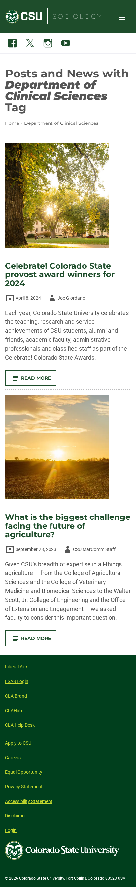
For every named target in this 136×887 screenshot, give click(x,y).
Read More (38, 380)
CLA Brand (16, 696)
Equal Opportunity (23, 772)
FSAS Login (16, 681)
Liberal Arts (16, 666)
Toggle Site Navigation (122, 17)
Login (11, 830)
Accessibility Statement (28, 801)
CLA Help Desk (20, 725)
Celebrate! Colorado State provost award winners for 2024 (60, 275)
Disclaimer (15, 815)
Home (12, 123)
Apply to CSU (18, 743)
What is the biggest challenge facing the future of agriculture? (67, 526)
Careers (13, 757)
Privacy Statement (24, 786)
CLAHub (13, 710)
